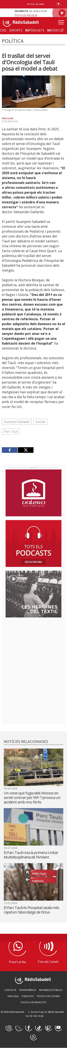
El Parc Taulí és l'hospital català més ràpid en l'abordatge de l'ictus (31, 910)
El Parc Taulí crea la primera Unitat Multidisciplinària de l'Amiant (31, 855)
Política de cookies (48, 996)
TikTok (38, 1028)
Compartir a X (26, 450)
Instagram (9, 1028)
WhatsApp (33, 1037)
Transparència (27, 990)
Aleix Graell (7, 118)
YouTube (58, 1028)
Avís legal (13, 996)
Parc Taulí (11, 431)
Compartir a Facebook (10, 450)
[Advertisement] (33, 644)
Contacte (10, 990)
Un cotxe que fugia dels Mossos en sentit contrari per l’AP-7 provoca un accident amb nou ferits (32, 797)
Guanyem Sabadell (17, 422)
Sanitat (40, 422)
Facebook (29, 1028)
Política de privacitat (33, 1002)
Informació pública (51, 990)
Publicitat (28, 996)
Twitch (48, 1028)
